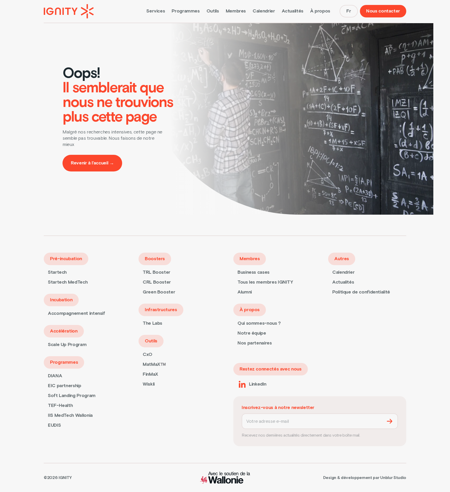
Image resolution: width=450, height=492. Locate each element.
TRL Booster (156, 272)
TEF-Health (60, 405)
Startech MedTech (68, 282)
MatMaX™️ (154, 364)
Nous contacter (383, 11)
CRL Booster (157, 282)
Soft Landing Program (72, 396)
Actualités (292, 11)
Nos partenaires (255, 343)
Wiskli (149, 384)
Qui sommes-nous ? (259, 323)
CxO (147, 354)
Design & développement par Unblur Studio (364, 477)
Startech (57, 272)
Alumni (245, 292)
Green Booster (159, 292)
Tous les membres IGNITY (265, 282)
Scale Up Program (67, 345)
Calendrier (264, 11)
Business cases (254, 272)
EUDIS (54, 425)
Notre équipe (252, 333)
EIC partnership (64, 386)
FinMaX (150, 374)
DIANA (55, 376)
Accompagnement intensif (76, 313)
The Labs (152, 323)
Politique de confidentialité (361, 292)
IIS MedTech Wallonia (70, 415)
